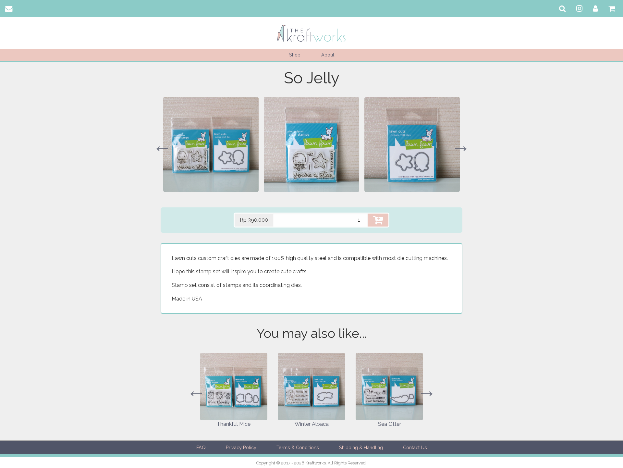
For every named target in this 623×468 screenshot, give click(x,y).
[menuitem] (562, 8)
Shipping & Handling (361, 447)
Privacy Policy (241, 447)
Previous (162, 145)
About (327, 54)
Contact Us (415, 447)
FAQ (201, 447)
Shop (294, 54)
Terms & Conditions (297, 447)
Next (460, 145)
